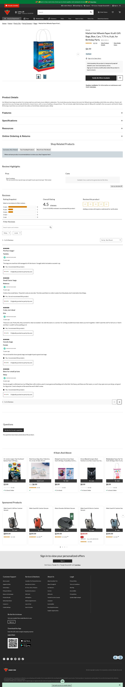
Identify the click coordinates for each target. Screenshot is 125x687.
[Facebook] (4, 659)
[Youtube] (15, 659)
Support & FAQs (7, 584)
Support (88, 5)
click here (93, 87)
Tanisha (6, 254)
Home (4, 23)
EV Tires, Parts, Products (31, 587)
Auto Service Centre (30, 584)
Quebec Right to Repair (75, 597)
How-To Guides (29, 607)
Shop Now (93, 2)
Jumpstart (50, 600)
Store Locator (6, 581)
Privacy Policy (73, 581)
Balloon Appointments (30, 600)
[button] (91, 12)
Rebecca (6, 283)
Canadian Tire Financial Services (33, 581)
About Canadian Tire (53, 581)
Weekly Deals (40, 18)
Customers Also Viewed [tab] (10, 149)
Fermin (5, 345)
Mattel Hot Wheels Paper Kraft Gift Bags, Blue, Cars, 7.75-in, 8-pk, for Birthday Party (103, 36)
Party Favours (27, 23)
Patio (62, 18)
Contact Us (5, 604)
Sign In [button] (62, 561)
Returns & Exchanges (8, 594)
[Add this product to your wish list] (120, 78)
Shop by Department (13, 18)
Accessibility (73, 591)
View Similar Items (117, 44)
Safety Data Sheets (7, 600)
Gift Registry (28, 597)
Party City (90, 18)
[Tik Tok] (23, 659)
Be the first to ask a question (13, 430)
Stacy (5, 374)
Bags (35, 23)
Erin (4, 313)
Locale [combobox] (16, 233)
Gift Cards (27, 594)
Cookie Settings (7, 607)
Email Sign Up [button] (78, 5)
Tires (69, 18)
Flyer (27, 18)
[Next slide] (123, 515)
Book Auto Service (103, 18)
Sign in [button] (116, 5)
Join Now (77, 565)
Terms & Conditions (75, 584)
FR (120, 5)
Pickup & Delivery (7, 591)
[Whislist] (113, 12)
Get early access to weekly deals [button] (61, 685)
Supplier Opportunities (53, 610)
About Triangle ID (52, 584)
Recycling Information (53, 607)
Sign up (11, 622)
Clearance (53, 18)
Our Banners (51, 587)
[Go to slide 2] (45, 76)
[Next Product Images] (78, 54)
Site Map (72, 587)
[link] (92, 43)
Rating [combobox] (5, 233)
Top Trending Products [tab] (27, 149)
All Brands (50, 594)
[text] (15, 488)
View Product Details (105, 44)
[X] (8, 659)
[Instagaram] (11, 659)
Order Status (103, 12)
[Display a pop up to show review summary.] (42, 537)
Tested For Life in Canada (54, 597)
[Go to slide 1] (38, 76)
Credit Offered (67, 5)
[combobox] (112, 240)
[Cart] (120, 12)
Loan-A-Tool (28, 604)
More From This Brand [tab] (43, 149)
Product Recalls (7, 597)
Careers (50, 591)
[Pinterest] (19, 659)
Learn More (11, 635)
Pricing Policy (73, 594)
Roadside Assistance (30, 591)
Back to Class (79, 18)
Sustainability (51, 604)
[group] (91, 536)
